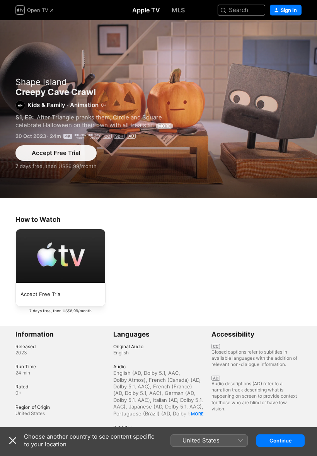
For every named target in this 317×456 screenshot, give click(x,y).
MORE (164, 126)
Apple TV (146, 10)
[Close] (12, 440)
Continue (280, 440)
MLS (178, 10)
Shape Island (41, 82)
